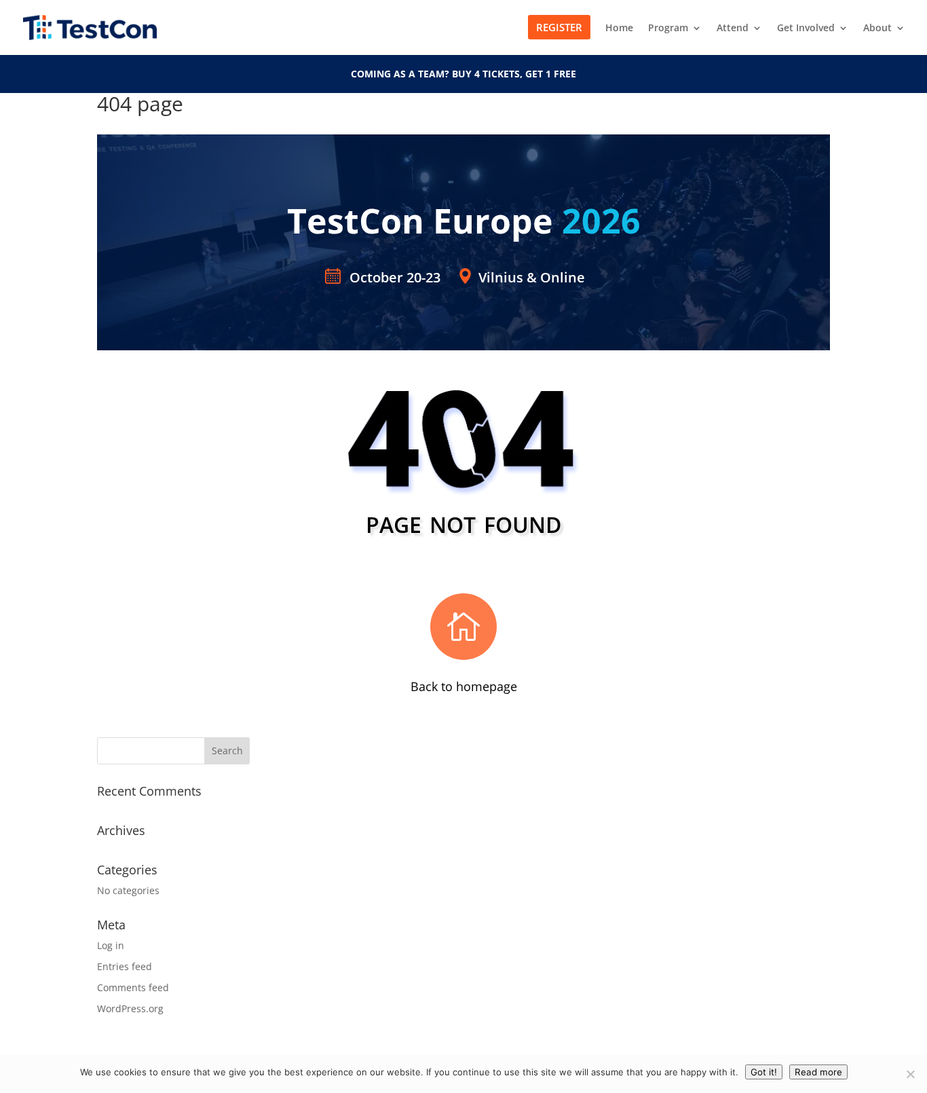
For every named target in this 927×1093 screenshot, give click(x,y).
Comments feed (133, 987)
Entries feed (124, 966)
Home (619, 28)
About (877, 28)
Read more (818, 1072)
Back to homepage (464, 686)
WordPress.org (130, 1008)
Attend (733, 28)
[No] (910, 1074)
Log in (110, 945)
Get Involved (806, 28)
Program (668, 28)
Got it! (764, 1072)
